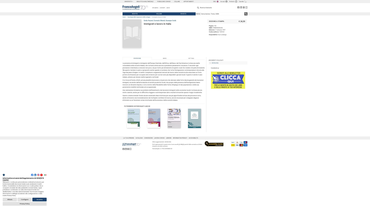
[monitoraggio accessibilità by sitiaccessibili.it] (214, 142)
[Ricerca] (245, 13)
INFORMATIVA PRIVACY (180, 138)
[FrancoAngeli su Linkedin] (241, 7)
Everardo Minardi (159, 20)
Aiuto (168, 7)
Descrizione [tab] (137, 58)
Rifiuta (10, 199)
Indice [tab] (164, 58)
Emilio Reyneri (148, 20)
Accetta (39, 199)
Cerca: (198, 14)
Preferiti (231, 1)
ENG (214, 1)
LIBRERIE (169, 138)
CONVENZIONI (148, 138)
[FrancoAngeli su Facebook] (238, 7)
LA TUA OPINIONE (128, 138)
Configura (24, 199)
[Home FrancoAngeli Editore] (135, 8)
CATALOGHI (139, 138)
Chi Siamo (155, 7)
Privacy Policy (25, 204)
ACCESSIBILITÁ (193, 138)
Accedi (222, 1)
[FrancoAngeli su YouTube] (246, 7)
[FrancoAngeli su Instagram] (244, 7)
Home (124, 17)
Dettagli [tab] (191, 58)
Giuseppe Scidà (171, 20)
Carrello (241, 1)
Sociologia (215, 63)
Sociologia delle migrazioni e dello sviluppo (139, 17)
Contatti (162, 7)
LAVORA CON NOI (159, 138)
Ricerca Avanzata (206, 8)
